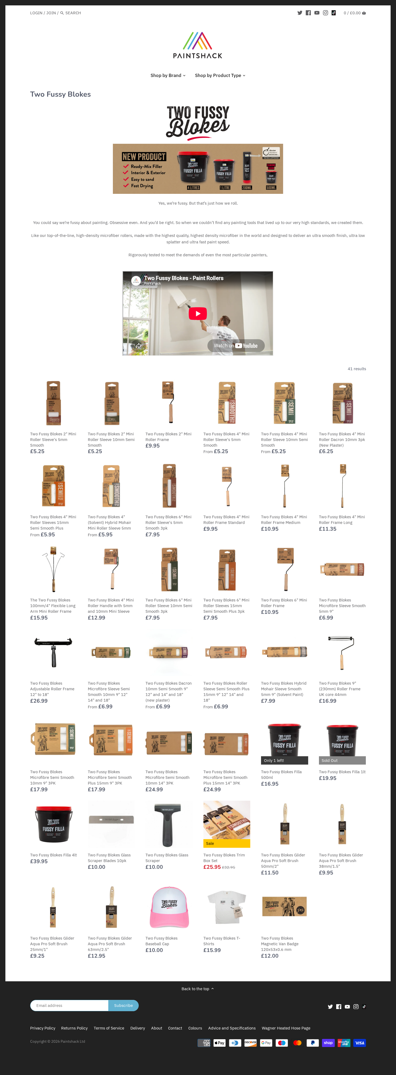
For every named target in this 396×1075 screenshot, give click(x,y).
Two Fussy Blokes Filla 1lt (342, 771)
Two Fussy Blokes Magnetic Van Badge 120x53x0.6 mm (279, 944)
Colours (195, 1028)
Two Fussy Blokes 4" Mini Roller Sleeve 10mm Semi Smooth (284, 439)
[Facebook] (308, 13)
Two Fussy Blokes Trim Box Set (224, 857)
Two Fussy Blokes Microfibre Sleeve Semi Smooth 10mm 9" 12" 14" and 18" (109, 692)
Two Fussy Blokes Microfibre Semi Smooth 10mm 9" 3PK (52, 777)
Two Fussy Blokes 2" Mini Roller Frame (168, 436)
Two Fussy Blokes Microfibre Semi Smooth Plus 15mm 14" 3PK (225, 777)
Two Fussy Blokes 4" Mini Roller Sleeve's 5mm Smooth (226, 439)
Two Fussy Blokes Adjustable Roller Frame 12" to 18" (52, 689)
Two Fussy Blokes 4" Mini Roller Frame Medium (284, 519)
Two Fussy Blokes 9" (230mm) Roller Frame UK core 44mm (339, 689)
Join (51, 12)
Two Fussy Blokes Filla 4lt (53, 854)
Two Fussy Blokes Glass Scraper (166, 857)
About (156, 1028)
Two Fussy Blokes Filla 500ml (281, 774)
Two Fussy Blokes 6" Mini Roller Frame (284, 602)
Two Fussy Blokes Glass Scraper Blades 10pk (109, 857)
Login (36, 12)
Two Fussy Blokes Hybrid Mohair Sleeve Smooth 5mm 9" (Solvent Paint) (284, 689)
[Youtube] (316, 13)
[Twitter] (300, 13)
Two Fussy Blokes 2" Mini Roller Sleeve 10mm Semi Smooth (111, 439)
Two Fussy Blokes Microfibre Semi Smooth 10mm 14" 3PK (167, 777)
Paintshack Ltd (73, 1041)
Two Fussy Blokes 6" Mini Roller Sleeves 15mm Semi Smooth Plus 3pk (226, 605)
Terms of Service (109, 1028)
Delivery (137, 1028)
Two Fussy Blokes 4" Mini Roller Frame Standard (226, 519)
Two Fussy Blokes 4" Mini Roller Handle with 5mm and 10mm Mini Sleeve (111, 605)
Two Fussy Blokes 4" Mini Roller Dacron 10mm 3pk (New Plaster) (342, 439)
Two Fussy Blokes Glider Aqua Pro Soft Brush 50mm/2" (283, 860)
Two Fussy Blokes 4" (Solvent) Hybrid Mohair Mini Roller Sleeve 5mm (109, 522)
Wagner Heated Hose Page (286, 1028)
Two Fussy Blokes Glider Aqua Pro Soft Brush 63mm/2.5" (110, 944)
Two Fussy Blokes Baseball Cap (161, 941)
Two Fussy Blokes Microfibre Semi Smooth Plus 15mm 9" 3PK (110, 777)
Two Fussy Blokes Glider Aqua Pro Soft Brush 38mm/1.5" (341, 860)
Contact (175, 1028)
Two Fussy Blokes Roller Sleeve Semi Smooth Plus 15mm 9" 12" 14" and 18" (226, 692)
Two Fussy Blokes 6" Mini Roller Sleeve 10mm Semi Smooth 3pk (168, 605)
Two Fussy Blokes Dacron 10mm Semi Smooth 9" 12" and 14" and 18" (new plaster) (168, 692)
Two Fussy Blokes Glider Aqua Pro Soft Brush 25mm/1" (52, 944)
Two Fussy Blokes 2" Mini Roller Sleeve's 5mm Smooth (53, 439)
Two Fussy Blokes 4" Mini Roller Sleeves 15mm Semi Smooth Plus (53, 522)
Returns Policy (74, 1028)
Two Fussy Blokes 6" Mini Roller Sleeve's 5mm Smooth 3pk (168, 522)
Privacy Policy (42, 1028)
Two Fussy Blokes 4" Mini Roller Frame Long (342, 519)
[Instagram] (325, 13)
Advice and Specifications (232, 1028)
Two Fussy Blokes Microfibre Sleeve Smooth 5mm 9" (342, 605)
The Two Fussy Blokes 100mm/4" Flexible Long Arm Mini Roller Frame (52, 605)
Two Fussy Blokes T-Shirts (221, 941)
